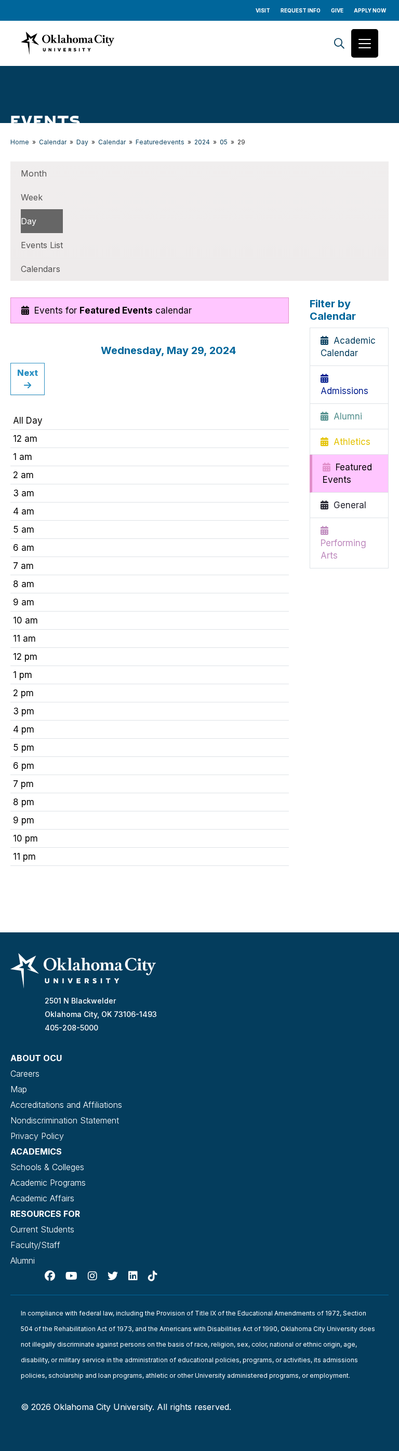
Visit (263, 10)
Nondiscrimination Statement (64, 1120)
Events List (42, 245)
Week (32, 197)
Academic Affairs (42, 1198)
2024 (202, 142)
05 (224, 142)
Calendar (52, 142)
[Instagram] (92, 1276)
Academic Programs (48, 1182)
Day (82, 142)
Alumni (345, 416)
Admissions (344, 384)
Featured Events (347, 473)
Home (19, 142)
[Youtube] (71, 1276)
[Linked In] (133, 1276)
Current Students (42, 1229)
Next (27, 373)
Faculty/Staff (35, 1245)
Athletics (349, 442)
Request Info (301, 10)
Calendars (40, 269)
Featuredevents (160, 142)
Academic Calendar (348, 346)
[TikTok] (152, 1276)
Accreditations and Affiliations (66, 1105)
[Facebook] (50, 1276)
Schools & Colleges (47, 1167)
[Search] (339, 43)
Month (34, 173)
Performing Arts (343, 543)
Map (18, 1089)
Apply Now (370, 10)
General (347, 505)
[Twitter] (113, 1276)
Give (337, 10)
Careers (24, 1073)
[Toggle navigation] (364, 43)
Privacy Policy (37, 1136)
